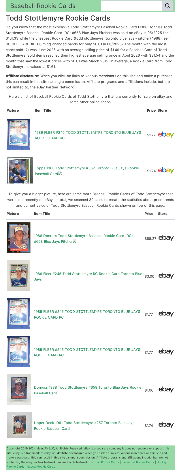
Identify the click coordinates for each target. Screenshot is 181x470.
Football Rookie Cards (104, 462)
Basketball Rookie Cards (138, 462)
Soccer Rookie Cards (41, 466)
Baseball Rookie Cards (42, 6)
